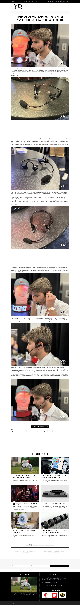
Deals (51, 12)
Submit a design (26, 1)
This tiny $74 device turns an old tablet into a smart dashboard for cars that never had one (54, 476)
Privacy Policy (54, 582)
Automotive (30, 12)
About (13, 1)
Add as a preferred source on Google (40, 426)
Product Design (18, 12)
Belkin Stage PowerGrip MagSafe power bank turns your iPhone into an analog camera (54, 551)
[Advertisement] (49, 6)
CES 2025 (29, 544)
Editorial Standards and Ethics (47, 582)
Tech (25, 12)
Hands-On (35, 544)
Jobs (36, 1)
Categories (19, 1)
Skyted (17, 75)
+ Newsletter (62, 12)
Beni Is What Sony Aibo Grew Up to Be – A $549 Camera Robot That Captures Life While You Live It (25, 476)
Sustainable (45, 12)
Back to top (15, 603)
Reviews (55, 12)
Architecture (37, 12)
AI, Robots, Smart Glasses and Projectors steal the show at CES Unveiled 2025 (26, 551)
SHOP (33, 1)
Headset (41, 544)
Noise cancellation (49, 544)
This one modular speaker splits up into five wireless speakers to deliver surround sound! (54, 531)
